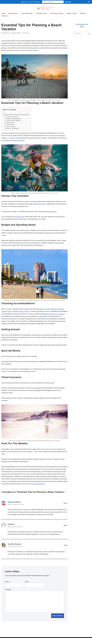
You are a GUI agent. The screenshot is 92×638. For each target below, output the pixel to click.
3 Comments (25, 33)
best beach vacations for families (14, 140)
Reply (66, 503)
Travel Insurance (11, 126)
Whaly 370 (37, 204)
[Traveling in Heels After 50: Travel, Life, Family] (46, 7)
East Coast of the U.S (38, 484)
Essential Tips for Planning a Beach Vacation (16, 114)
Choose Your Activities (12, 116)
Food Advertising (81, 24)
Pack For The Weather (12, 128)
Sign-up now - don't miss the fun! (30, 2)
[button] (33, 13)
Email (27, 581)
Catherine (11, 524)
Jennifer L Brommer (14, 544)
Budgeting (48, 233)
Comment (8, 589)
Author (7, 581)
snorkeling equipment (49, 211)
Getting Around (10, 122)
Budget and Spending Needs (14, 118)
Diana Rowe (6, 33)
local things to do (19, 216)
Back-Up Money (11, 124)
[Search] (89, 33)
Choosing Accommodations (14, 120)
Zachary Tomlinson (14, 502)
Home (4, 13)
